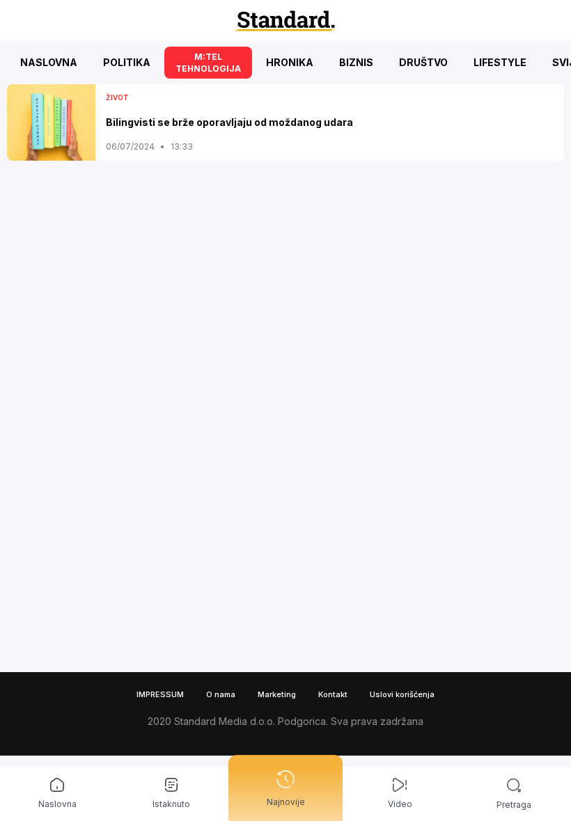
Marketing (277, 694)
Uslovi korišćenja (402, 694)
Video (400, 804)
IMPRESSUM (160, 694)
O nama (220, 694)
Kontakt (332, 694)
